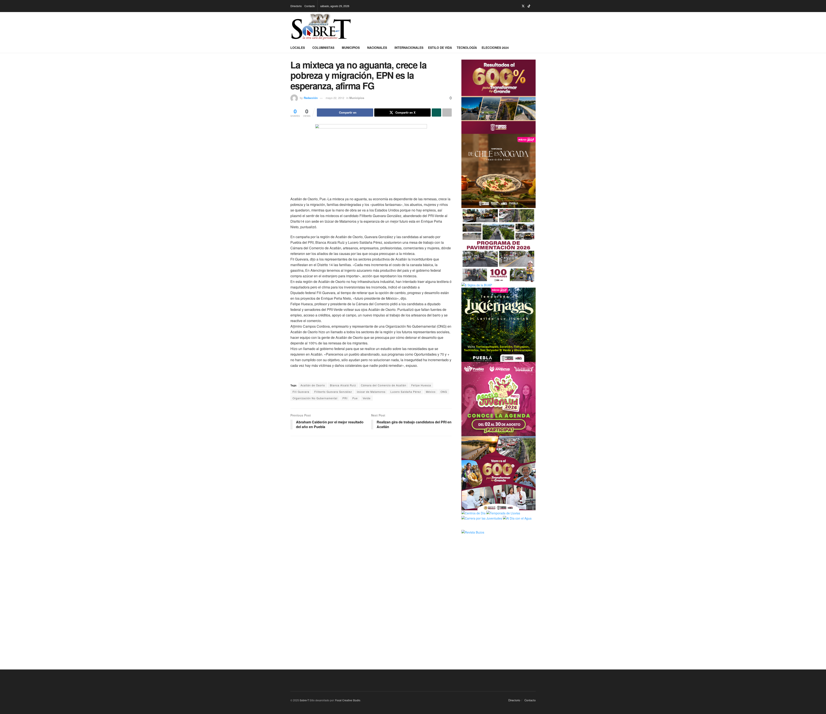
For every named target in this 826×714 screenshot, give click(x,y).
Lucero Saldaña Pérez (405, 391)
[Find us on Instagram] (517, 6)
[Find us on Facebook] (512, 6)
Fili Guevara (301, 391)
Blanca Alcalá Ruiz (343, 385)
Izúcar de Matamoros (371, 391)
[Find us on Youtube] (534, 6)
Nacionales (377, 47)
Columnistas (323, 47)
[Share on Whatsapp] (436, 112)
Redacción (311, 98)
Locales (297, 47)
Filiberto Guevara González (333, 391)
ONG (444, 391)
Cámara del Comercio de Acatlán (383, 385)
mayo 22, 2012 (335, 98)
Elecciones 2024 (495, 47)
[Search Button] (534, 47)
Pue (355, 398)
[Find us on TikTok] (529, 6)
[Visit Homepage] (321, 27)
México (431, 391)
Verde (367, 398)
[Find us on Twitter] (523, 6)
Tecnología (467, 47)
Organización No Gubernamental (315, 398)
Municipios (351, 47)
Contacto (309, 6)
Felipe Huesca (421, 385)
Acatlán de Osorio (313, 385)
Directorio (296, 6)
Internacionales (409, 47)
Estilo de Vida (440, 47)
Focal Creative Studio (347, 700)
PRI (344, 398)
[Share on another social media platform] (447, 112)
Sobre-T (304, 700)
